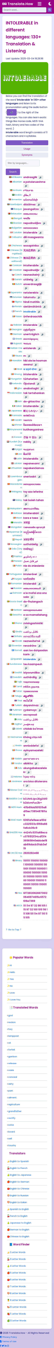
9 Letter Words (18, 1300)
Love (12, 992)
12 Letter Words (18, 1320)
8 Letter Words (18, 1293)
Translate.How (20, 3)
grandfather (14, 1111)
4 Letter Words (18, 1265)
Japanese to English (20, 1222)
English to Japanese (20, 1174)
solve (11, 1124)
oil (9, 1042)
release (12, 1063)
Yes (12, 979)
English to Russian (19, 1195)
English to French (19, 1168)
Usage (27, 149)
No (11, 985)
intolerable (29, 659)
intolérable (29, 311)
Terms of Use (9, 1341)
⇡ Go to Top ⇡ (14, 929)
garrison (12, 1056)
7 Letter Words (18, 1286)
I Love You (15, 999)
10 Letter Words (18, 1306)
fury (10, 1029)
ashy (10, 1083)
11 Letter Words (18, 1313)
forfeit (11, 1049)
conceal (12, 1076)
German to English (19, 1229)
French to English (19, 1215)
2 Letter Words (17, 1252)
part (10, 1090)
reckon (12, 1022)
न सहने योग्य (30, 369)
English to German (19, 1181)
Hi (11, 965)
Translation (27, 142)
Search (13, 172)
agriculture (14, 1104)
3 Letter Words (18, 1259)
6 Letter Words (18, 1279)
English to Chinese (19, 1188)
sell (10, 1138)
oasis (11, 1070)
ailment (12, 1097)
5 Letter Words (18, 1272)
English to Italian (18, 1202)
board (11, 1131)
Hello (12, 972)
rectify (11, 1118)
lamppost (13, 1035)
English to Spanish (19, 1161)
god (10, 1015)
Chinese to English (19, 1236)
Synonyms (27, 155)
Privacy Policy (9, 1337)
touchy (12, 1145)
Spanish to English (19, 1209)
